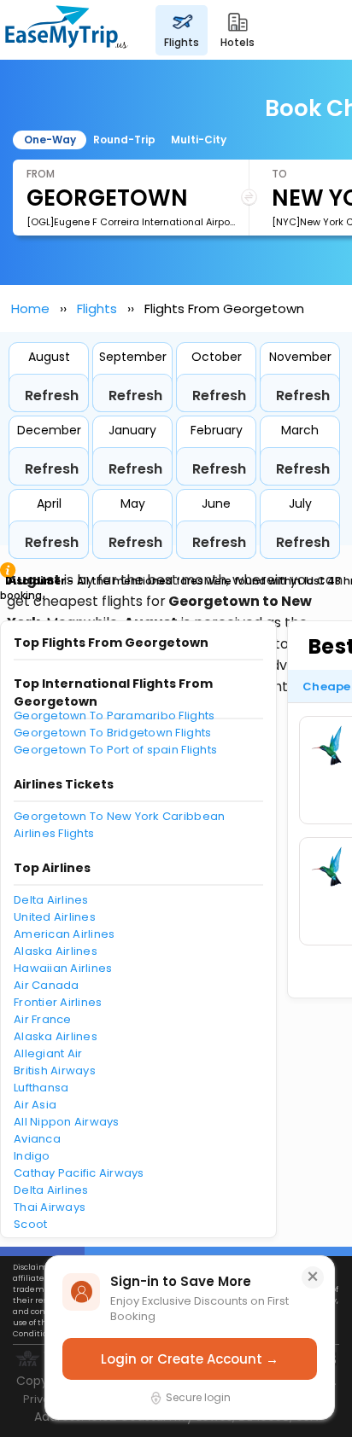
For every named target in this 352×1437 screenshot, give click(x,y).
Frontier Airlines (58, 1002)
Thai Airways (49, 1207)
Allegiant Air (48, 1053)
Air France (43, 1019)
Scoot (30, 1224)
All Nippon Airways (67, 1122)
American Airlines (64, 934)
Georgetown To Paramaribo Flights (114, 715)
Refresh (52, 395)
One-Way (50, 139)
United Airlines (55, 917)
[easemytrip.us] (66, 29)
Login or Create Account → (190, 1359)
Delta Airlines (51, 900)
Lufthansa (41, 1087)
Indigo (32, 1156)
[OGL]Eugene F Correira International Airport (130, 222)
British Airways (55, 1070)
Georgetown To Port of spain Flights (115, 750)
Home (30, 308)
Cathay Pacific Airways (79, 1173)
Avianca (37, 1139)
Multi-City (198, 139)
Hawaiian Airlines (63, 968)
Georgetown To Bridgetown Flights (112, 732)
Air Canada (46, 985)
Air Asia (35, 1105)
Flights (97, 308)
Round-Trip (124, 139)
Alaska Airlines (55, 951)
